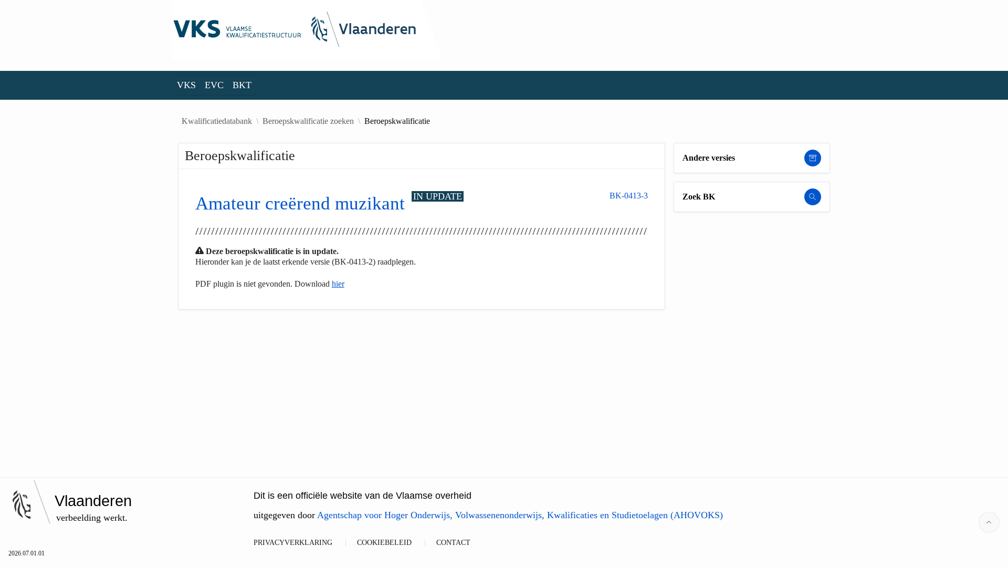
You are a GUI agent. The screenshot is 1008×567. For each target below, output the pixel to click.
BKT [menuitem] (242, 85)
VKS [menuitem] (186, 85)
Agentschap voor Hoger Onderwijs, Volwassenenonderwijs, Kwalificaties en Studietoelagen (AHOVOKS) (520, 515)
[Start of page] (989, 522)
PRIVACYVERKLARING (293, 543)
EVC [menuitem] (214, 85)
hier (338, 283)
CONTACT (453, 543)
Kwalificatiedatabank (217, 121)
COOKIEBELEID (384, 543)
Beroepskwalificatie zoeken (308, 121)
